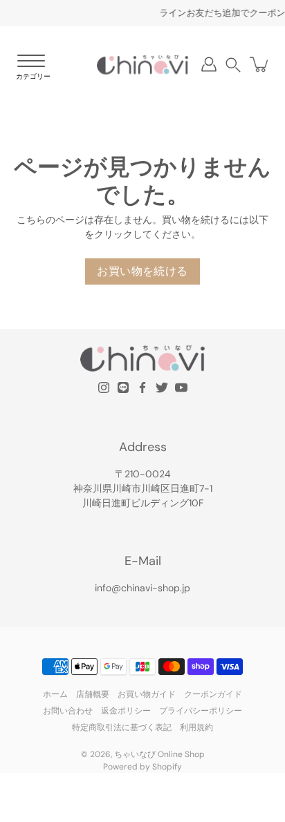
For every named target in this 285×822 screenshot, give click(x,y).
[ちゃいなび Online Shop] (142, 64)
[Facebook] (142, 387)
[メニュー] (31, 67)
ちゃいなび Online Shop (159, 754)
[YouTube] (181, 387)
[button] (233, 65)
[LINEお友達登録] (123, 387)
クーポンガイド (213, 694)
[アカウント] (209, 64)
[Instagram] (104, 387)
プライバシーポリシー (200, 710)
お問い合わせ (68, 710)
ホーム (55, 694)
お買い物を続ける (142, 271)
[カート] (260, 64)
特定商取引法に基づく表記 (122, 727)
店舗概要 (92, 694)
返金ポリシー (126, 710)
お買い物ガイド (147, 694)
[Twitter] (162, 387)
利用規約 (196, 727)
